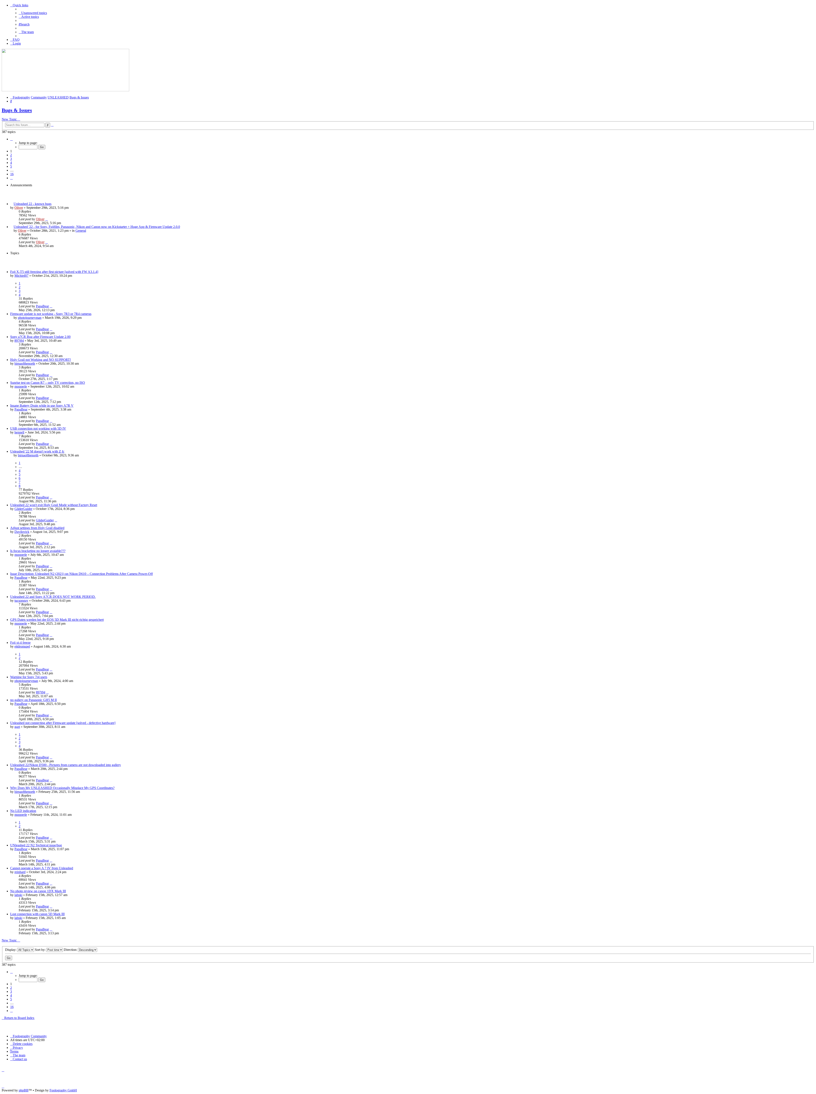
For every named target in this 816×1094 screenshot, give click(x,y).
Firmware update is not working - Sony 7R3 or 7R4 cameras (50, 314)
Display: (11, 949)
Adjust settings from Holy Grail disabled (37, 528)
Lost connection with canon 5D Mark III (37, 914)
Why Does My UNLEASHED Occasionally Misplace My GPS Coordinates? (62, 788)
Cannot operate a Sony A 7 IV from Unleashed (41, 868)
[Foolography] (65, 90)
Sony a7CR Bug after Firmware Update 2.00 (40, 337)
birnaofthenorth (24, 363)
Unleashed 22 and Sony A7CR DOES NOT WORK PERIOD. (53, 597)
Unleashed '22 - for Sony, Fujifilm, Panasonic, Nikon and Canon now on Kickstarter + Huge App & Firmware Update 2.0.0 (97, 227)
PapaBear (42, 306)
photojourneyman (29, 317)
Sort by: (40, 949)
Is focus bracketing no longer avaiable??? (37, 551)
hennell (19, 432)
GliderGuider (23, 509)
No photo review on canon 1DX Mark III (38, 891)
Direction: (71, 949)
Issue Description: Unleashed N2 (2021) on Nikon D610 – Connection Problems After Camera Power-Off (81, 574)
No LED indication (23, 811)
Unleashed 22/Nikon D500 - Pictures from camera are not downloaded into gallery (65, 765)
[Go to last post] (46, 219)
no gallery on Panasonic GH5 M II (33, 700)
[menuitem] (33, 13)
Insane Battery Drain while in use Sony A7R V (42, 405)
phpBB (23, 1090)
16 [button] (12, 174)
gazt (17, 726)
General (80, 230)
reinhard (20, 872)
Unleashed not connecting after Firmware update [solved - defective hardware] (62, 723)
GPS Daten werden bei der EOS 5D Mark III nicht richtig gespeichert (57, 619)
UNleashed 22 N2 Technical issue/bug (36, 845)
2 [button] (11, 155)
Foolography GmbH (63, 1090)
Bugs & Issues (17, 110)
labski (18, 895)
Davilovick (21, 532)
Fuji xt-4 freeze (20, 642)
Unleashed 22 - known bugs (32, 204)
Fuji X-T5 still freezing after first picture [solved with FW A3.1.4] (54, 272)
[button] (11, 139)
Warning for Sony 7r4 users (28, 677)
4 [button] (11, 162)
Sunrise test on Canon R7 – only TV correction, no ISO (47, 382)
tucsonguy (21, 600)
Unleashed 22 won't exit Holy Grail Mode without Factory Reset (53, 505)
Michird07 (21, 275)
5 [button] (11, 166)
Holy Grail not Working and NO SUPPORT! (40, 359)
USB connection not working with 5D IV (38, 428)
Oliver (18, 207)
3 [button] (11, 159)
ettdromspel (22, 646)
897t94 (19, 340)
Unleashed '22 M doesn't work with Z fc (37, 451)
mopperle (20, 386)
